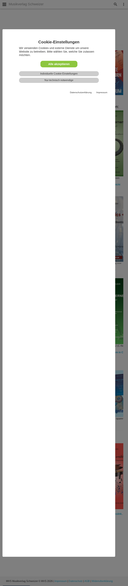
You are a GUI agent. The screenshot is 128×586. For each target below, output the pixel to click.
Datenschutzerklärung (81, 92)
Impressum (101, 92)
